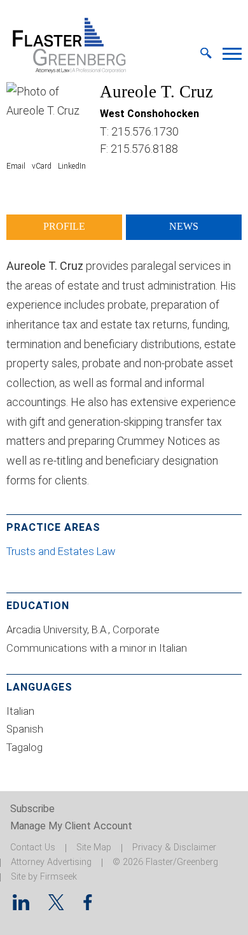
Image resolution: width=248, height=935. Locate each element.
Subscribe (32, 809)
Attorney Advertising (51, 862)
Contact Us (32, 847)
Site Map (93, 847)
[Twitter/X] (56, 906)
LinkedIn (72, 166)
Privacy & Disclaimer (174, 847)
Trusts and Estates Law (62, 551)
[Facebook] (87, 906)
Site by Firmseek (44, 876)
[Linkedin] (21, 906)
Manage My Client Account (71, 826)
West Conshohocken (149, 114)
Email (15, 166)
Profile (64, 226)
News (183, 226)
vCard (42, 166)
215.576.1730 (145, 131)
